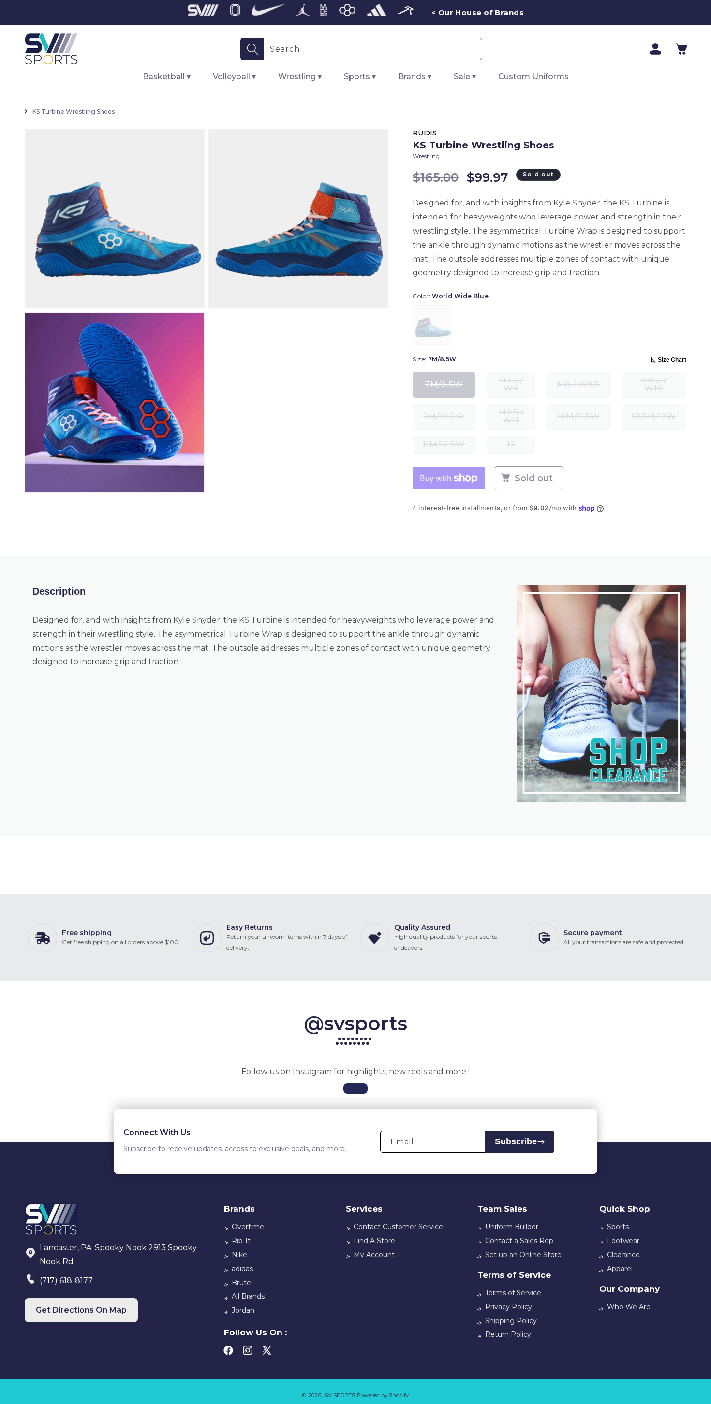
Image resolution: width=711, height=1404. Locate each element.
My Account (374, 1254)
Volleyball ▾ (234, 76)
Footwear (623, 1240)
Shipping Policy (511, 1320)
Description (59, 591)
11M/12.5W (449, 447)
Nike (239, 1254)
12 (521, 447)
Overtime (248, 1226)
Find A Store (374, 1240)
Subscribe (516, 1141)
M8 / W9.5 (583, 389)
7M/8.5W (450, 389)
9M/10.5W (449, 421)
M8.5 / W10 (663, 387)
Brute (241, 1282)
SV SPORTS (340, 1395)
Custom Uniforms (533, 76)
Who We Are (629, 1306)
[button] (681, 48)
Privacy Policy (508, 1306)
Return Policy (508, 1334)
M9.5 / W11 (517, 419)
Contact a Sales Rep (519, 1240)
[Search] (252, 49)
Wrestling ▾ (300, 76)
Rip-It (241, 1240)
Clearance (623, 1254)
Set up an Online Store (523, 1254)
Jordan (243, 1310)
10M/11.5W (583, 421)
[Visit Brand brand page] (203, 12)
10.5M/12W (659, 421)
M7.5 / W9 (517, 387)
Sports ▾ (360, 76)
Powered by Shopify (383, 1395)
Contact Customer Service (398, 1226)
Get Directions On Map (81, 1310)
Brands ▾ (414, 76)
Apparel (620, 1268)
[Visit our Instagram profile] (355, 1088)
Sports (618, 1226)
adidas (242, 1268)
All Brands (248, 1296)
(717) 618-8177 (66, 1280)
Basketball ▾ (167, 76)
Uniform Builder (511, 1226)
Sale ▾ (465, 76)
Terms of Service (513, 1292)
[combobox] (373, 49)
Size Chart (672, 359)
